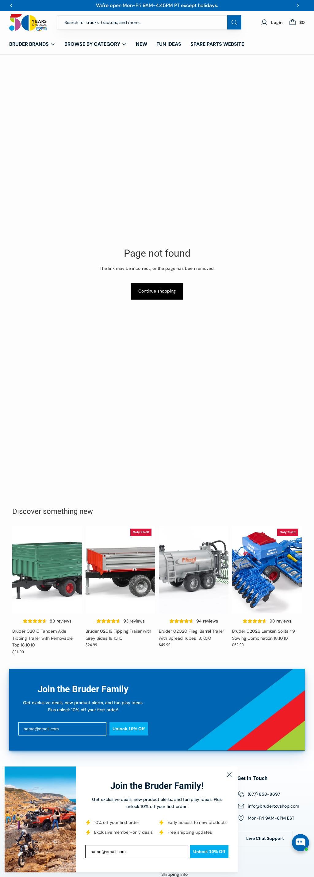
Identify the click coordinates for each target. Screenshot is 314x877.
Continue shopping (157, 291)
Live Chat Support (265, 838)
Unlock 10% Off (209, 851)
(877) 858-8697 (264, 794)
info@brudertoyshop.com (273, 806)
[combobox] (149, 22)
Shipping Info (174, 874)
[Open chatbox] (300, 842)
